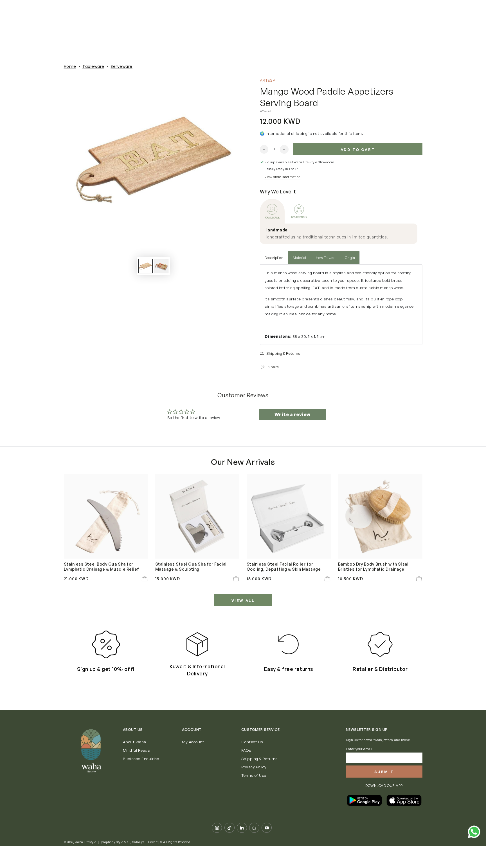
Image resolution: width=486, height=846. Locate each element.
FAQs (246, 750)
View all (243, 600)
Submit (384, 771)
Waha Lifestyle (85, 842)
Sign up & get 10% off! (106, 669)
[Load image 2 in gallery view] (161, 266)
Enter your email (359, 749)
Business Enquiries (141, 758)
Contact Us (252, 741)
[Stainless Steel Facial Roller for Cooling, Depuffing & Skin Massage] (289, 516)
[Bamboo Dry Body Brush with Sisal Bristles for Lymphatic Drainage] (380, 516)
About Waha (134, 741)
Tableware (93, 66)
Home (70, 66)
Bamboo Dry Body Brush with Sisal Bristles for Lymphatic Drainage (373, 566)
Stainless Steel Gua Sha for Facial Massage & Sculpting (191, 566)
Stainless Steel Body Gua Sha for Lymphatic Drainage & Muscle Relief (101, 566)
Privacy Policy (254, 766)
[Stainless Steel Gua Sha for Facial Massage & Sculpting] (197, 516)
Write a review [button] (292, 414)
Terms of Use (253, 775)
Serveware (121, 66)
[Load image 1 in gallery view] (145, 266)
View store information (282, 177)
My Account (193, 741)
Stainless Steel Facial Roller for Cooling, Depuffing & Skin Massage (284, 566)
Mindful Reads (136, 750)
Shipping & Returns (259, 758)
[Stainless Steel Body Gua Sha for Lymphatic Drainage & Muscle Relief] (106, 516)
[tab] (272, 211)
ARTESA (268, 80)
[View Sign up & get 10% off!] (106, 644)
